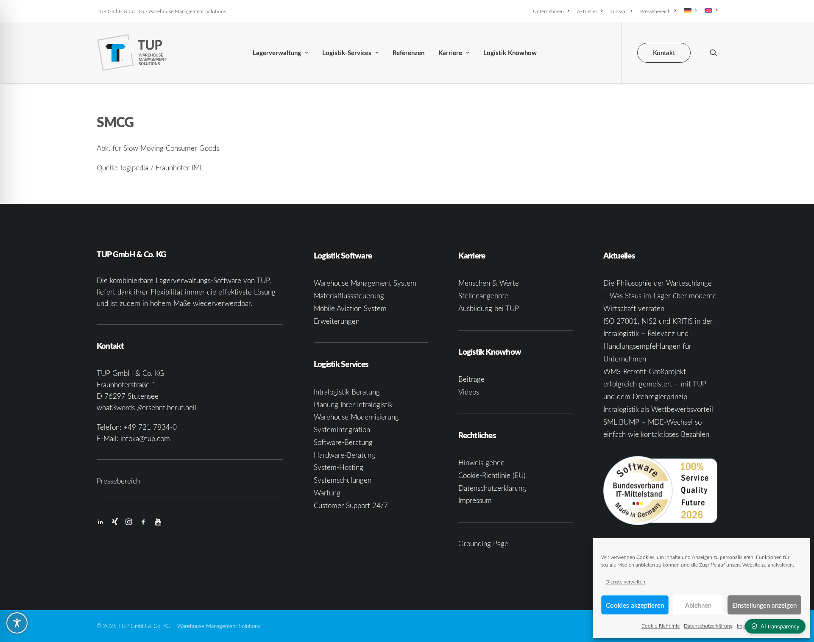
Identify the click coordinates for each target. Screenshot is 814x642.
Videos (468, 392)
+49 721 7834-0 (150, 427)
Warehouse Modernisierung (356, 417)
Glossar (618, 11)
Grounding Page (483, 543)
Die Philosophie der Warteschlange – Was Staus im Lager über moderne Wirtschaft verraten (659, 295)
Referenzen (408, 52)
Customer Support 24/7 (351, 505)
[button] (713, 52)
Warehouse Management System (365, 283)
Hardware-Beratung (344, 455)
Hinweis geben (481, 462)
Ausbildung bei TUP (488, 308)
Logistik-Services (346, 52)
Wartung (327, 492)
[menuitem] (552, 11)
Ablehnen (698, 605)
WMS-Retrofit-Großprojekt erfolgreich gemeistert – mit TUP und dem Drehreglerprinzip (654, 384)
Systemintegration (342, 429)
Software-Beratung (343, 442)
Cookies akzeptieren (635, 605)
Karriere (450, 52)
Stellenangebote (483, 295)
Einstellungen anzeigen (764, 605)
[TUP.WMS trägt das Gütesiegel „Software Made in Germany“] (660, 490)
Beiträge (471, 379)
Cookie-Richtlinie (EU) (491, 475)
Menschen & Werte (488, 283)
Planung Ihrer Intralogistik (353, 404)
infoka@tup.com (145, 438)
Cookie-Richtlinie (660, 625)
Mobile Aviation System (350, 308)
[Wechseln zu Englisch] (709, 10)
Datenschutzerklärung (708, 625)
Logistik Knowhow (510, 52)
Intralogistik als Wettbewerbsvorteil (658, 409)
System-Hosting (338, 467)
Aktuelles (587, 11)
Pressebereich (655, 11)
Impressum (475, 500)
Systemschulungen (342, 480)
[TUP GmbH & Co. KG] (132, 52)
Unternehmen (548, 11)
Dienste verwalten (625, 581)
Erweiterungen (337, 321)
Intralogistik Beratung (347, 392)
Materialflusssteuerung (349, 295)
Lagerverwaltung (277, 52)
